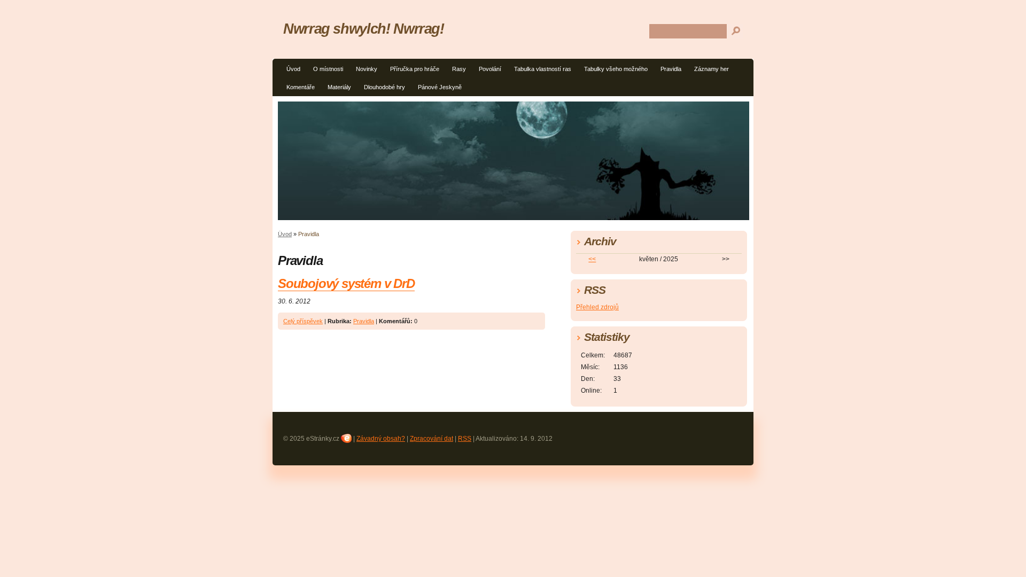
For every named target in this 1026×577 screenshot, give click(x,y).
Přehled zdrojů (597, 307)
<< (592, 259)
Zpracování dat (431, 438)
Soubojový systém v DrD (346, 283)
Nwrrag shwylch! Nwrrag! (363, 28)
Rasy (459, 69)
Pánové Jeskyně (440, 87)
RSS (464, 438)
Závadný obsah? (380, 438)
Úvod (293, 69)
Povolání (490, 69)
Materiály (339, 87)
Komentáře (300, 87)
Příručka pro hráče (414, 69)
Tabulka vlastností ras (542, 69)
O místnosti (328, 69)
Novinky (366, 69)
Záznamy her (711, 69)
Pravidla (670, 69)
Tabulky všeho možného (616, 69)
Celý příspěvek (303, 321)
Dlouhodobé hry (384, 87)
